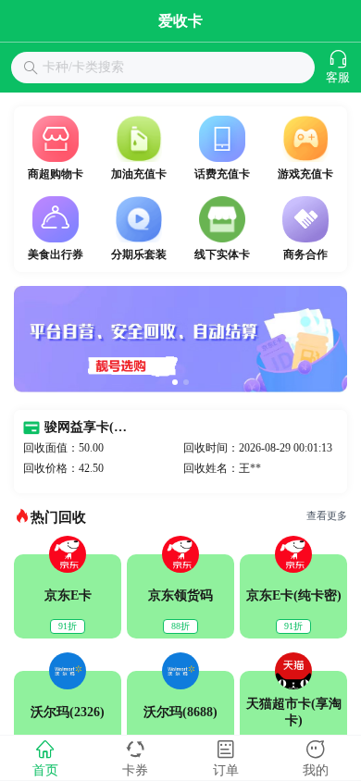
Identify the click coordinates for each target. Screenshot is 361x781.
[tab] (45, 758)
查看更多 (326, 516)
